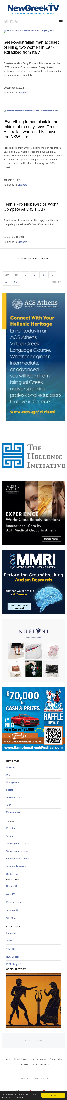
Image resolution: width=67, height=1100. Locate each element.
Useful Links (12, 874)
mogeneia (13, 782)
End (16, 282)
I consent (53, 1095)
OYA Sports (14, 797)
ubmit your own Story (19, 843)
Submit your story (40, 1064)
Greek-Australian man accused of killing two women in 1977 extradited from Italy (32, 47)
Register (10, 828)
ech (9, 804)
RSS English (12, 956)
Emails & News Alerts (17, 858)
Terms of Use (13, 910)
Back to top (35, 1040)
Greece (10, 767)
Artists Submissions (16, 866)
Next (7, 282)
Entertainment (13, 812)
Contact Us (12, 886)
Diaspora (22, 92)
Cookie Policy (20, 1059)
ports (10, 789)
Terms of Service (38, 1059)
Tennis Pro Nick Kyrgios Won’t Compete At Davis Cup (31, 207)
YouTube (11, 948)
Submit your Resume (17, 851)
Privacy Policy (13, 902)
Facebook (11, 933)
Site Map (11, 918)
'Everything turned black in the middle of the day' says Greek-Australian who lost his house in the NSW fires (32, 129)
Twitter (9, 940)
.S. (9, 774)
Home (7, 1059)
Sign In (10, 836)
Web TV (10, 894)
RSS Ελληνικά (13, 964)
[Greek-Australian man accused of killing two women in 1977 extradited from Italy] (33, 31)
